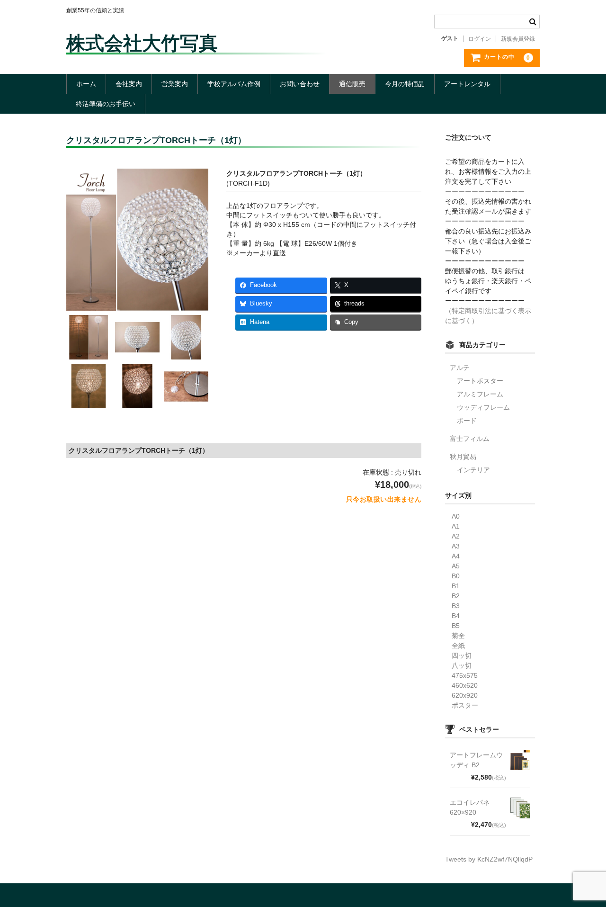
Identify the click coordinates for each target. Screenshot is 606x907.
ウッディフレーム (483, 407)
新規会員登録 (518, 39)
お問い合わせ (300, 84)
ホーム (86, 84)
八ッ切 (458, 665)
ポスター (461, 705)
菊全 (455, 635)
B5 (452, 625)
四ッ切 (458, 655)
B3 (452, 606)
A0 (452, 516)
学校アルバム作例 (233, 84)
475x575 (461, 675)
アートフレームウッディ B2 (476, 760)
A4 (452, 556)
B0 (452, 576)
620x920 (461, 695)
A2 (452, 536)
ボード (467, 420)
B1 (452, 586)
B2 (452, 596)
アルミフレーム (480, 394)
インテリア (473, 470)
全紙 (455, 645)
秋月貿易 (463, 456)
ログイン (479, 39)
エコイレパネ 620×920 (470, 807)
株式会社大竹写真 (142, 43)
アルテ (460, 367)
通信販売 (352, 84)
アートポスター (480, 381)
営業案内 (174, 84)
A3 (452, 546)
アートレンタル (467, 84)
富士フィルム (470, 438)
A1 (452, 526)
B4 (452, 616)
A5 (452, 566)
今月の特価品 (405, 84)
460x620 (461, 685)
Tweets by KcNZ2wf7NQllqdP (489, 859)
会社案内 (129, 84)
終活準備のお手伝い (105, 104)
